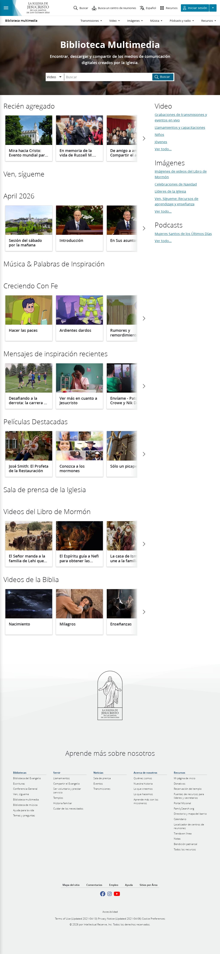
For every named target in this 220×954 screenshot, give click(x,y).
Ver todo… (163, 148)
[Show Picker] (60, 77)
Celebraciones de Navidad (176, 184)
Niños (159, 134)
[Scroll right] (143, 138)
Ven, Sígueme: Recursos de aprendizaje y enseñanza (176, 201)
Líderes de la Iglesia (170, 191)
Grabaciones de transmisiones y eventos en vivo (181, 117)
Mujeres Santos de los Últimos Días (183, 233)
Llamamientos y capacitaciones (180, 127)
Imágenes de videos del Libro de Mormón (181, 174)
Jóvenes (161, 141)
